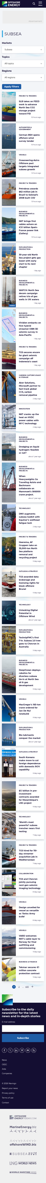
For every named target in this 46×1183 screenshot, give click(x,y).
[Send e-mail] (27, 1050)
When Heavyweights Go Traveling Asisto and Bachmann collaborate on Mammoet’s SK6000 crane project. (30, 485)
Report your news (10, 1088)
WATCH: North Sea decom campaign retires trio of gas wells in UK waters (29, 295)
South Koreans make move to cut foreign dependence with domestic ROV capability (30, 763)
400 (27, 987)
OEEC (4, 1064)
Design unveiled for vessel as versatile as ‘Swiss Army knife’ (29, 912)
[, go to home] (11, 3)
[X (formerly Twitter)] (10, 1050)
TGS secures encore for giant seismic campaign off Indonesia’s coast (29, 357)
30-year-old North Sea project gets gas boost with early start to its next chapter (30, 260)
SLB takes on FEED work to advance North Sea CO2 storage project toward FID (29, 107)
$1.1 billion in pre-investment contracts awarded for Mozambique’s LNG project (29, 797)
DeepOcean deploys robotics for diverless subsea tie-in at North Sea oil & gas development (30, 678)
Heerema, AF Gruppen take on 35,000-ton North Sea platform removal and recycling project (28, 550)
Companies (7, 1073)
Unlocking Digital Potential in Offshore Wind (28, 613)
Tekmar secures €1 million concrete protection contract (29, 970)
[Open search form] (34, 4)
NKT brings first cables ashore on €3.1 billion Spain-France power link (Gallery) (28, 227)
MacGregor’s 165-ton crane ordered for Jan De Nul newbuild (30, 709)
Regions (7, 70)
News (4, 1060)
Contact (5, 1102)
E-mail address (8, 1022)
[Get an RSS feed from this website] (33, 1050)
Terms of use (7, 1098)
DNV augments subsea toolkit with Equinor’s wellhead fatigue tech (29, 518)
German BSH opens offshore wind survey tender (29, 138)
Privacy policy (8, 1093)
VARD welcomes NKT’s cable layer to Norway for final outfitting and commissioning (29, 942)
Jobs (4, 1069)
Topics (6, 57)
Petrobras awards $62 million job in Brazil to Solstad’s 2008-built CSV (28, 193)
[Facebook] (4, 1050)
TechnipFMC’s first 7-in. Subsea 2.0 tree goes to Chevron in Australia (30, 642)
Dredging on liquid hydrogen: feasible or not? (29, 450)
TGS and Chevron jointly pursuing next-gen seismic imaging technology (30, 883)
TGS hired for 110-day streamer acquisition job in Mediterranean (28, 855)
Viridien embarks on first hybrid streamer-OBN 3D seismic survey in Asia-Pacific (30, 329)
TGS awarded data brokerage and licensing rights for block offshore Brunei (29, 583)
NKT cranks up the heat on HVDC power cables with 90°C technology (29, 419)
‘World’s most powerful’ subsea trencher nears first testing (29, 827)
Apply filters (11, 86)
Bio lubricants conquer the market (30, 736)
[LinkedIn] (16, 1050)
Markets (7, 43)
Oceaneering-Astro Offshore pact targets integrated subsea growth (29, 165)
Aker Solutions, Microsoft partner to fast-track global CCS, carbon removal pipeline (29, 389)
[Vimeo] (22, 1050)
